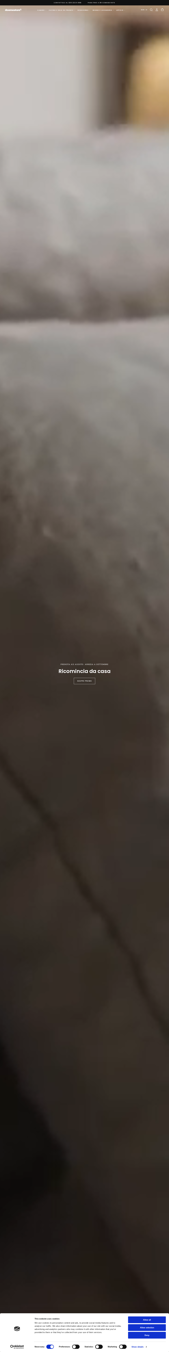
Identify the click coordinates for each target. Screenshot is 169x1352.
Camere (40, 10)
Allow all (147, 1320)
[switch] (76, 1347)
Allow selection (147, 1327)
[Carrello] (162, 10)
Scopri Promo (84, 681)
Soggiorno (83, 10)
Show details (138, 1347)
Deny (147, 1335)
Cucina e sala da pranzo (61, 10)
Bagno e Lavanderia (102, 10)
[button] (144, 9)
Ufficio (119, 10)
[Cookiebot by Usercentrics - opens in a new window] (17, 1347)
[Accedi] (156, 10)
